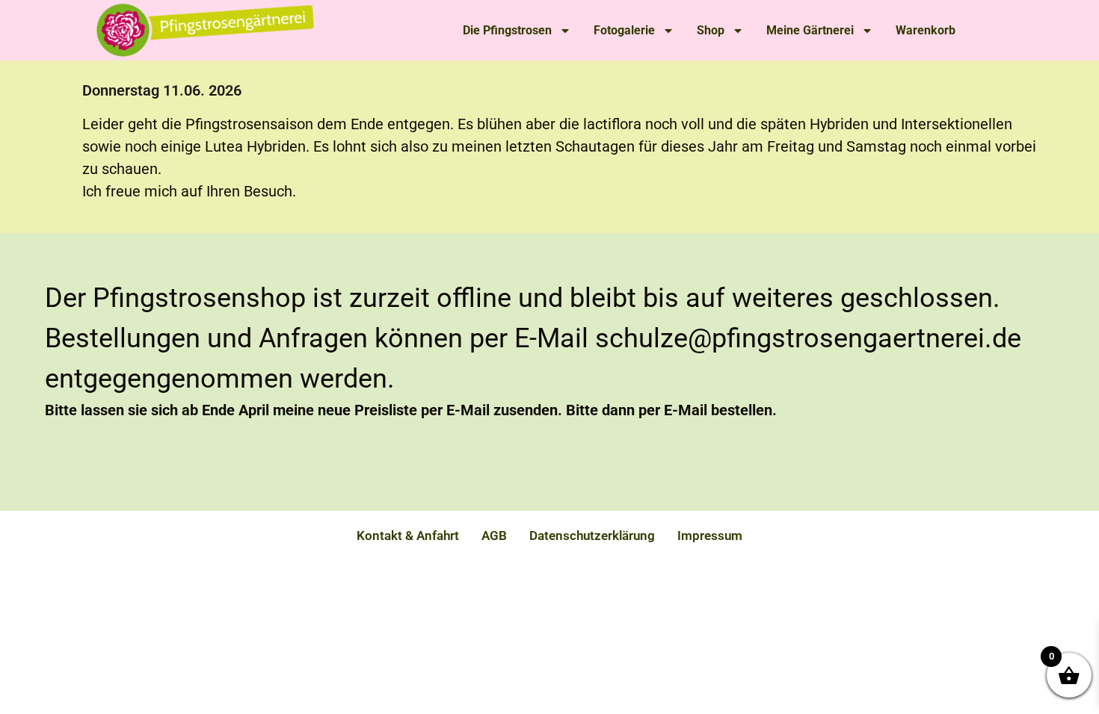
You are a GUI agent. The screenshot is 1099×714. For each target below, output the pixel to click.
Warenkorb (925, 30)
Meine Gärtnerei (810, 30)
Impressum (709, 535)
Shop (710, 30)
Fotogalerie (624, 30)
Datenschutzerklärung (592, 535)
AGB (494, 535)
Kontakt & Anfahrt (408, 535)
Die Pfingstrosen (507, 30)
